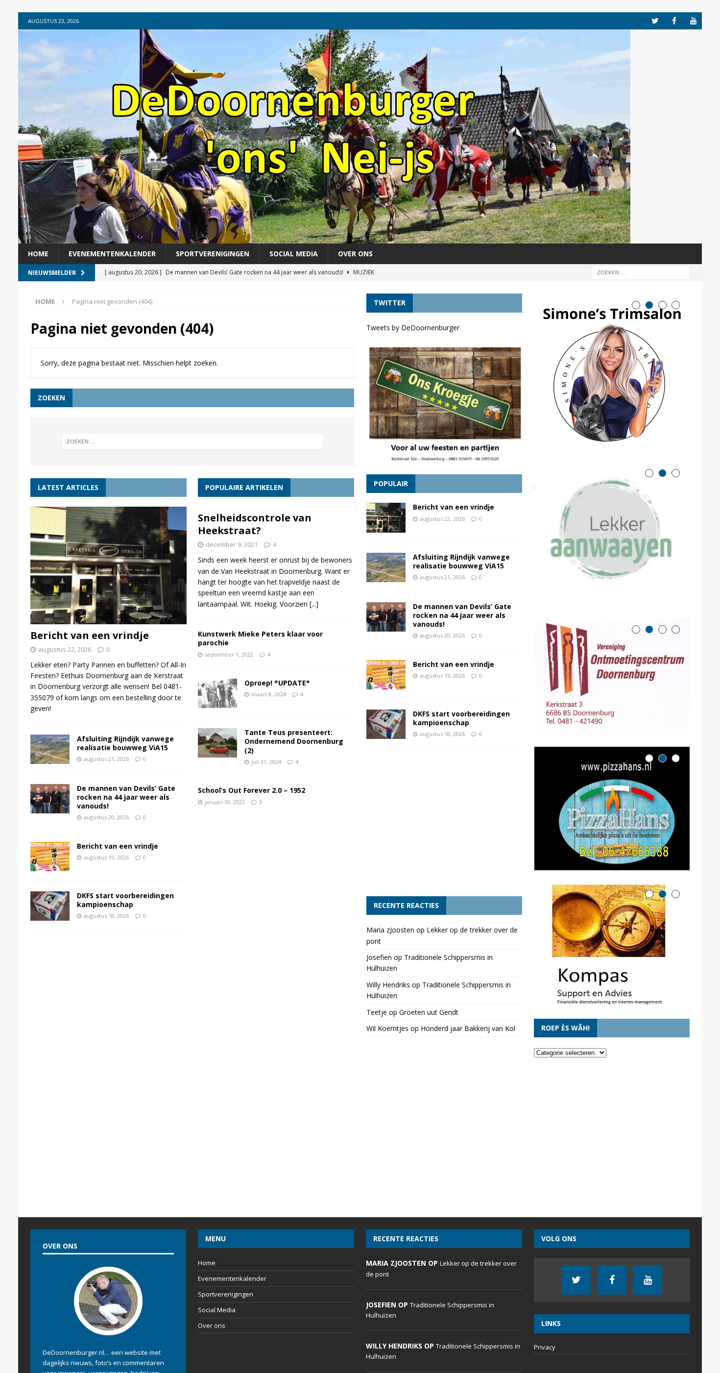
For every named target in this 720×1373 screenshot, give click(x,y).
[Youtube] (693, 20)
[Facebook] (674, 20)
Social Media (293, 253)
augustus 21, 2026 (106, 758)
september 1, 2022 (229, 654)
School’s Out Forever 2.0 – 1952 (251, 790)
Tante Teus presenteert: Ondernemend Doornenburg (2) (293, 741)
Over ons (355, 253)
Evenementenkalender (112, 253)
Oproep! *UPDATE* (277, 682)
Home (38, 253)
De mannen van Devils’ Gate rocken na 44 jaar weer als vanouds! (126, 797)
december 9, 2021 (232, 544)
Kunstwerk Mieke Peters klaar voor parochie (260, 638)
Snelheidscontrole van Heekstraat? (255, 524)
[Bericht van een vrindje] (108, 565)
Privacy (544, 1347)
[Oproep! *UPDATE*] (217, 693)
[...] (314, 604)
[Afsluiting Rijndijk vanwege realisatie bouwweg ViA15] (50, 749)
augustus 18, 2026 (106, 915)
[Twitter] (655, 20)
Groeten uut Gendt (428, 1012)
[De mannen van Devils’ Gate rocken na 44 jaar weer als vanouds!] (50, 798)
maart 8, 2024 (268, 694)
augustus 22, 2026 (64, 649)
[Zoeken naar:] (641, 272)
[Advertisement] (444, 822)
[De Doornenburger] (324, 238)
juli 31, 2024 (266, 761)
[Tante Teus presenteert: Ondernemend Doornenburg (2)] (217, 743)
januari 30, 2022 (225, 802)
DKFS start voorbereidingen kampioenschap (125, 900)
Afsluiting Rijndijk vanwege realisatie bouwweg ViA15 (125, 743)
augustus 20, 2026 (106, 817)
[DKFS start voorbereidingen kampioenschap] (50, 906)
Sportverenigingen (212, 253)
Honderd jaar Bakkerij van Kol (468, 1028)
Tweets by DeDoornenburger (412, 327)
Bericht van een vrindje (89, 635)
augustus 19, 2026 (106, 857)
